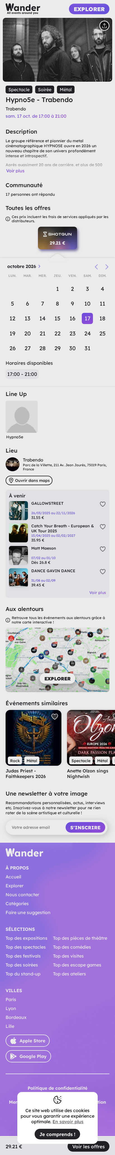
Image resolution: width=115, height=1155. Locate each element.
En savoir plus (67, 1121)
